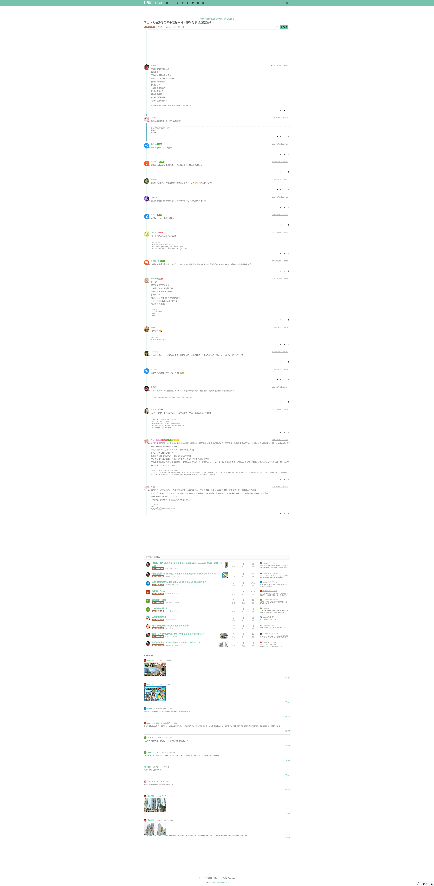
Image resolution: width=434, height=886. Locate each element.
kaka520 (154, 118)
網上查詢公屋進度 (215, 19)
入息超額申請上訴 (160, 608)
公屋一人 (154, 144)
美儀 (149, 767)
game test (151, 708)
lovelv (153, 327)
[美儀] (148, 618)
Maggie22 (154, 487)
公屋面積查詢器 (229, 19)
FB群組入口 (203, 19)
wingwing (154, 352)
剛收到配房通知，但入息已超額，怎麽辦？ (171, 625)
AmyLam (154, 278)
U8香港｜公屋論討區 (221, 883)
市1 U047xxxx (158, 591)
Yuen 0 (150, 738)
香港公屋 (154, 65)
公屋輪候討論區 (150, 27)
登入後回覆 (284, 27)
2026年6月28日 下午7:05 (172, 576)
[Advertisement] (212, 47)
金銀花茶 (154, 179)
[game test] (148, 583)
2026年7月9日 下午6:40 (171, 568)
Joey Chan (151, 752)
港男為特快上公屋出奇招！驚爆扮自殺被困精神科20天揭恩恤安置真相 (184, 573)
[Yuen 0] (148, 601)
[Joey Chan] (148, 609)
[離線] (147, 67)
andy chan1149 (153, 723)
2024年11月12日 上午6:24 (172, 636)
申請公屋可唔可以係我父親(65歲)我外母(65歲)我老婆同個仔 (179, 582)
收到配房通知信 (159, 617)
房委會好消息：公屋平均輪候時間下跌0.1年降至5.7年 (176, 642)
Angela (153, 440)
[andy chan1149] (148, 592)
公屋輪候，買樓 (159, 600)
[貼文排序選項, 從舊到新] (277, 26)
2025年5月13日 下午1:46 (172, 602)
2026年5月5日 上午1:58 (171, 593)
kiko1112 (154, 197)
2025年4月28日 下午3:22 (172, 611)
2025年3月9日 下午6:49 (171, 620)
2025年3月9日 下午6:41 (171, 628)
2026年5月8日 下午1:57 (171, 585)
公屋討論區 (158, 3)
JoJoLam (154, 232)
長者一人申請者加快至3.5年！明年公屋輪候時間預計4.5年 (178, 634)
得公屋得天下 (155, 261)
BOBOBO (154, 409)
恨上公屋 (154, 369)
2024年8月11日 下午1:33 (172, 645)
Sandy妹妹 (154, 162)
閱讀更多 (287, 678)
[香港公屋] (148, 564)
